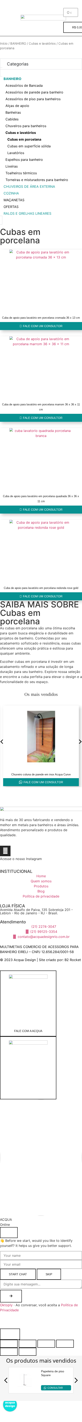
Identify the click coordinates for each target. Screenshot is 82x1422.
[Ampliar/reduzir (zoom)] (9, 1344)
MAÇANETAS (14, 200)
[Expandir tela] (27, 1344)
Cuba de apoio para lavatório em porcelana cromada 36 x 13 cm (41, 317)
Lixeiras (11, 166)
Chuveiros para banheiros (25, 126)
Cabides (12, 119)
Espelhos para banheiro (24, 159)
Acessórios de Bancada (24, 85)
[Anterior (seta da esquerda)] (9, 1352)
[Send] (11, 1296)
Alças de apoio (17, 106)
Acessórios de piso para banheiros (33, 99)
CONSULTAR (55, 1387)
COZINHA (11, 193)
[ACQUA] (28, 1067)
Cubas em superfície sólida (29, 146)
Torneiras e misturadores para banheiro (36, 180)
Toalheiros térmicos (21, 173)
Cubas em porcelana (24, 139)
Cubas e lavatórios (42, 43)
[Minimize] (9, 1232)
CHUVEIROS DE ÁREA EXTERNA (29, 186)
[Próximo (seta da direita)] (27, 1352)
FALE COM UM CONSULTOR (43, 782)
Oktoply (6, 1305)
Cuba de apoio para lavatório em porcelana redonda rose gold (41, 588)
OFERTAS (11, 207)
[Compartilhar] (46, 1344)
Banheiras (13, 112)
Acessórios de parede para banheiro (34, 92)
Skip (49, 1274)
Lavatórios (15, 153)
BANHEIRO (18, 43)
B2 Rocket (73, 960)
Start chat (18, 1274)
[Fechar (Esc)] (65, 1344)
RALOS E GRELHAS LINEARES (27, 213)
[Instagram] (5, 851)
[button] (10, 6)
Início (4, 43)
